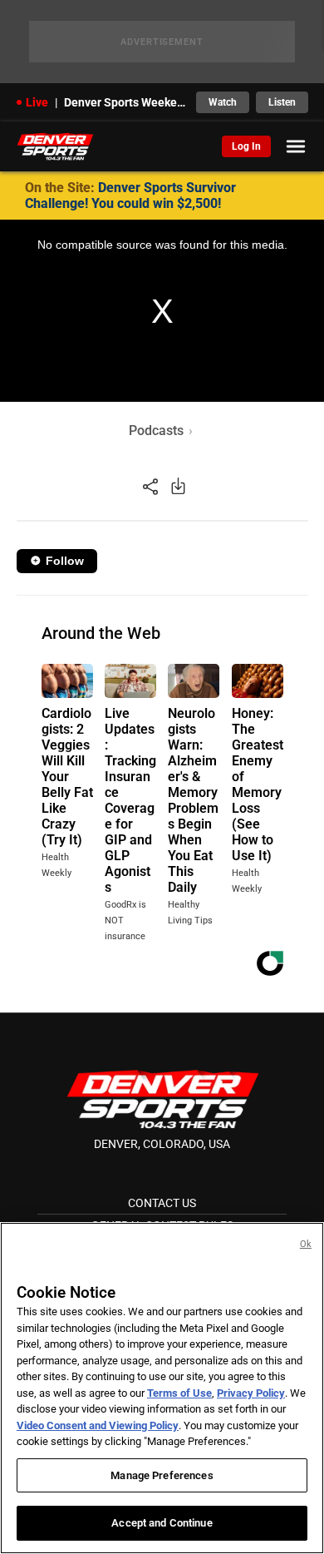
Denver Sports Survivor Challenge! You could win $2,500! (130, 195)
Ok (306, 1244)
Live (37, 102)
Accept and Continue (161, 1523)
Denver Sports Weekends (125, 102)
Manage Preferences (161, 1475)
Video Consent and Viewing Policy (98, 1425)
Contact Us (162, 1203)
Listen (282, 102)
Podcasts (156, 430)
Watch (223, 102)
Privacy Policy (251, 1393)
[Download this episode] (178, 485)
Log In (246, 146)
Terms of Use (179, 1393)
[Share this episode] (150, 485)
